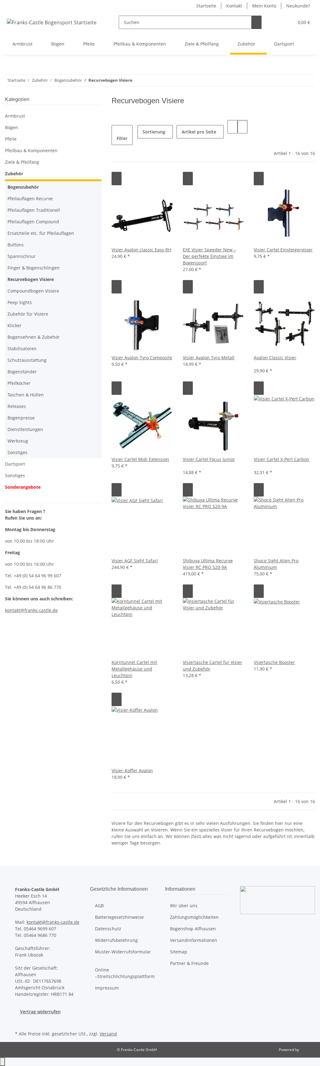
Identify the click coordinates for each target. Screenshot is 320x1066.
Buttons (16, 245)
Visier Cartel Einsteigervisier (283, 250)
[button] (277, 22)
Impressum (107, 988)
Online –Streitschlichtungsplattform (125, 973)
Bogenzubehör (23, 187)
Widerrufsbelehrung (116, 940)
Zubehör (14, 174)
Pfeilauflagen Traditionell (34, 210)
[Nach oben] (2, 1062)
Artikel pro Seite (199, 132)
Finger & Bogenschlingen (34, 268)
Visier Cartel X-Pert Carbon (281, 459)
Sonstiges (18, 452)
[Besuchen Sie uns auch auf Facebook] (20, 1022)
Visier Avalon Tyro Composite (142, 358)
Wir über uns (184, 906)
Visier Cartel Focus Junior (209, 459)
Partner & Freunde (189, 963)
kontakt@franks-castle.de (53, 922)
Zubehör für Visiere (28, 314)
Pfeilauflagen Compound (33, 222)
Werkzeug (18, 441)
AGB (99, 906)
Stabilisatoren (22, 348)
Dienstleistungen (25, 429)
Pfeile (11, 139)
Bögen (11, 127)
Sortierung (153, 132)
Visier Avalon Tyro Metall (208, 358)
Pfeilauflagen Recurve (30, 198)
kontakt (12, 610)
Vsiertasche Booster (274, 662)
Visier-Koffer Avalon (132, 770)
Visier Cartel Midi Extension (140, 459)
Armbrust (15, 116)
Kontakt (234, 6)
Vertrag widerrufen (40, 1012)
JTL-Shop (307, 1049)
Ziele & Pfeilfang (22, 162)
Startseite (206, 6)
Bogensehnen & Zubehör (34, 337)
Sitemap (178, 952)
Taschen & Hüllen (26, 395)
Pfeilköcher (19, 383)
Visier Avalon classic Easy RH (141, 250)
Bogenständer (22, 372)
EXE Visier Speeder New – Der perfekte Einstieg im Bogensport (209, 256)
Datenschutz (108, 929)
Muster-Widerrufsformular (123, 952)
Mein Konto (264, 6)
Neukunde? (298, 6)
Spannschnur (22, 256)
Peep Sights (20, 302)
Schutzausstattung (27, 360)
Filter (122, 138)
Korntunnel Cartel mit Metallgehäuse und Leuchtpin (134, 668)
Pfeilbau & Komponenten (31, 150)
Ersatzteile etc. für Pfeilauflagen (41, 233)
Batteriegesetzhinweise (119, 917)
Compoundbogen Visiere (33, 291)
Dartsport (15, 464)
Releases (17, 406)
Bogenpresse (21, 418)
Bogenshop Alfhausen (193, 929)
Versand (108, 1034)
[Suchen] (257, 22)
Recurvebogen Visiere (31, 279)
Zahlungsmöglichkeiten (194, 917)
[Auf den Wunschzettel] (117, 178)
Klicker (15, 325)
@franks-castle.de (39, 610)
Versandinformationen (193, 940)
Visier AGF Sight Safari (135, 561)
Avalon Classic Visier (275, 358)
